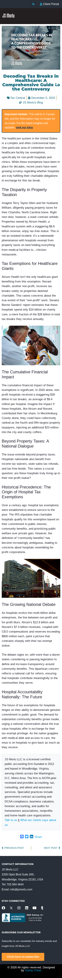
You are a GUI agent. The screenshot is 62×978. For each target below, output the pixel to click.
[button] (33, 4)
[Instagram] (19, 908)
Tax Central (17, 97)
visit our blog (24, 127)
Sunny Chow (33, 970)
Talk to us (11, 820)
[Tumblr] (42, 908)
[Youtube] (34, 908)
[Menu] (56, 83)
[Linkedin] (26, 908)
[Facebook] (3, 908)
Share (38, 836)
